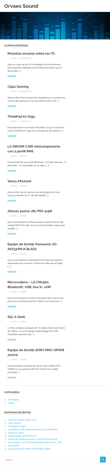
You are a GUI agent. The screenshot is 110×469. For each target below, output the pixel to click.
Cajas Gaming (18, 87)
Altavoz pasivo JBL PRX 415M (30, 211)
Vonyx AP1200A (19, 181)
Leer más (12, 76)
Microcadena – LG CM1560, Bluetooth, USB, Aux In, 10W (35, 442)
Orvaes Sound (21, 6)
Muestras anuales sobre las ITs (31, 53)
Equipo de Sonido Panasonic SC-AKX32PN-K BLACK (32, 439)
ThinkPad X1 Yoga (21, 116)
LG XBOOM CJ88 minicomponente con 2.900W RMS (33, 429)
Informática (25, 58)
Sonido (23, 156)
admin (14, 58)
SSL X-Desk (16, 317)
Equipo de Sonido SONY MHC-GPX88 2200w (29, 448)
